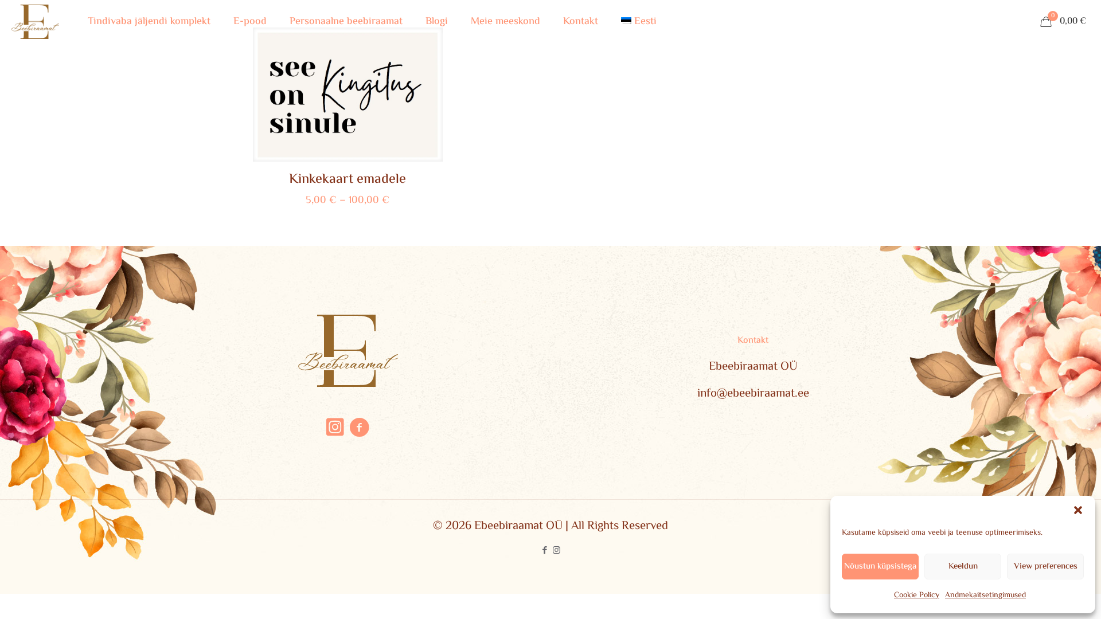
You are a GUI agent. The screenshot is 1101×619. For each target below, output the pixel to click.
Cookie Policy (916, 595)
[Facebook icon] (544, 551)
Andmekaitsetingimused (985, 595)
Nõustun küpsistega (880, 566)
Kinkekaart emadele (347, 179)
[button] (1078, 510)
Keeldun (963, 566)
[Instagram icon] (556, 551)
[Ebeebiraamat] (35, 22)
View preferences (1045, 566)
